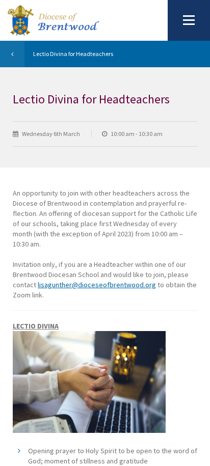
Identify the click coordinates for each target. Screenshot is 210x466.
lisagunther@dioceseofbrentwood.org (97, 284)
